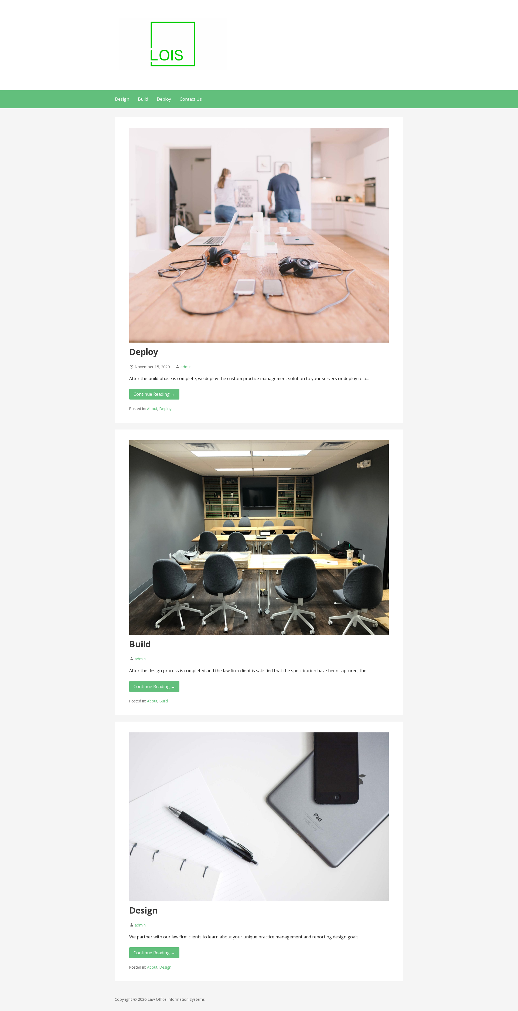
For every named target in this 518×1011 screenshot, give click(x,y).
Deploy (164, 99)
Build (143, 99)
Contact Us (191, 99)
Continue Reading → (154, 394)
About (152, 408)
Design (122, 99)
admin (186, 366)
